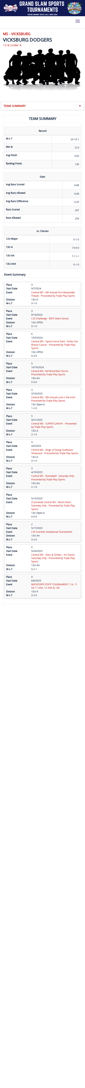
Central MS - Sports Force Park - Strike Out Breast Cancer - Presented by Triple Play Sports (54, 345)
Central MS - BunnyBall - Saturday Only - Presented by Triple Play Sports (53, 477)
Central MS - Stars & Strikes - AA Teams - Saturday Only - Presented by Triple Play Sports (53, 558)
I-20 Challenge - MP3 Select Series (50, 318)
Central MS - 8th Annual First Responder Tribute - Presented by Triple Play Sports (53, 294)
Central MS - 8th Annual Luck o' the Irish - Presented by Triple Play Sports (53, 399)
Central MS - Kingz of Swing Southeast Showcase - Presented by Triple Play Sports (54, 451)
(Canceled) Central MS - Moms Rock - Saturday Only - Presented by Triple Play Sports (53, 505)
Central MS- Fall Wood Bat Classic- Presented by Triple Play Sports (50, 372)
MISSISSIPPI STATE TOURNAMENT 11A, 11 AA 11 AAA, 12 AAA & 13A (54, 586)
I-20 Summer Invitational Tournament (51, 531)
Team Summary (15, 106)
